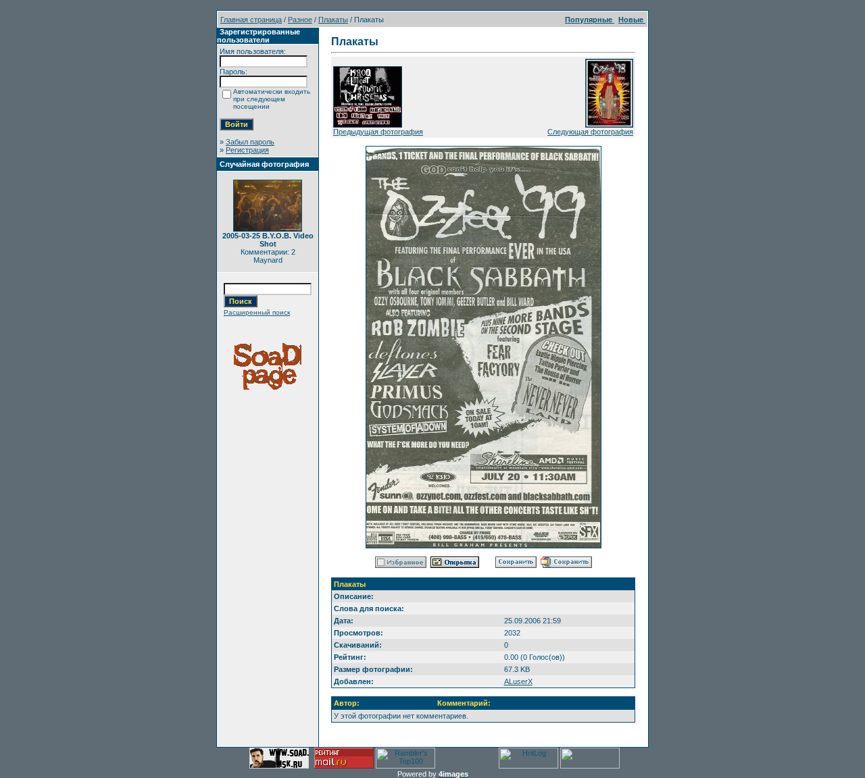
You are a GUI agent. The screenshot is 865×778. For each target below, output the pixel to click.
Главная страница (251, 20)
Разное (300, 20)
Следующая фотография (590, 132)
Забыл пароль (250, 142)
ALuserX (518, 681)
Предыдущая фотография (378, 132)
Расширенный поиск (257, 312)
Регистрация (247, 150)
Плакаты (333, 20)
